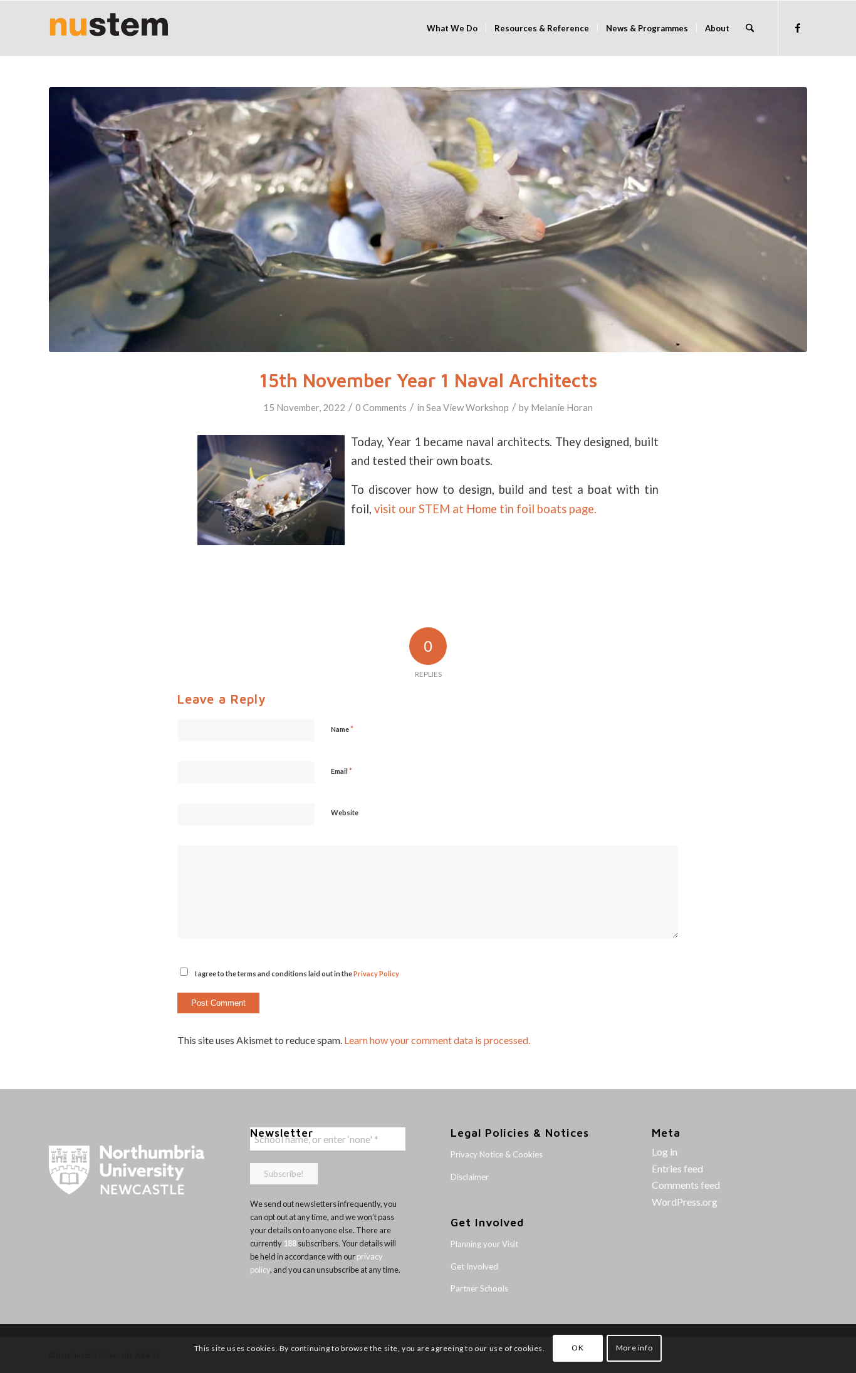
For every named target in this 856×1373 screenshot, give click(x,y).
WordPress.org (685, 1202)
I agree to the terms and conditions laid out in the (297, 973)
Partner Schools (479, 1288)
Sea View (445, 407)
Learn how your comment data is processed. (437, 1040)
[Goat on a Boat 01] (428, 219)
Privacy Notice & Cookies (497, 1154)
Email (341, 771)
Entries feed (677, 1168)
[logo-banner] (109, 28)
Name (342, 729)
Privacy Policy (376, 973)
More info (634, 1348)
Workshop (487, 407)
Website (344, 812)
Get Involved (474, 1266)
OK (577, 1348)
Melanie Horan (562, 407)
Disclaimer (470, 1177)
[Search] (750, 28)
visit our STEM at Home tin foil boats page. (485, 509)
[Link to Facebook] (797, 27)
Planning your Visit (484, 1244)
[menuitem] (452, 28)
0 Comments (381, 407)
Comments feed (686, 1185)
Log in (664, 1151)
